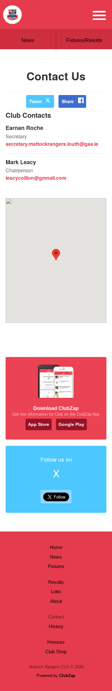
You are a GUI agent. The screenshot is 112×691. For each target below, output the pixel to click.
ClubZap (67, 675)
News (27, 40)
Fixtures (56, 566)
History (56, 626)
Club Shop (56, 651)
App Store (38, 424)
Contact (56, 616)
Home (56, 547)
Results (56, 582)
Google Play (71, 424)
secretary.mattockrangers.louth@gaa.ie (52, 143)
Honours (56, 642)
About (56, 601)
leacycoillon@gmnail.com (36, 177)
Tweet (35, 101)
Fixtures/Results (84, 40)
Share (68, 101)
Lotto (56, 591)
